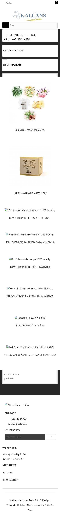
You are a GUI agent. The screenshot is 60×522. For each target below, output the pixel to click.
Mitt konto (9, 465)
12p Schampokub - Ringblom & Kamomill (30, 242)
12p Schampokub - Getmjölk (30, 193)
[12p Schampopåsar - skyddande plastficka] (30, 347)
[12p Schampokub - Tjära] (30, 318)
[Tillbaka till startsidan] (3, 35)
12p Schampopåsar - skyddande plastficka (30, 355)
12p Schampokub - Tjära (30, 326)
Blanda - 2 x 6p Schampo (30, 130)
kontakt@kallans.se (17, 424)
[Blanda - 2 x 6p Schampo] (30, 103)
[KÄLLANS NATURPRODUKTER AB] (30, 13)
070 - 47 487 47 (19, 419)
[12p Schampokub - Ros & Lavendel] (30, 259)
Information (11, 65)
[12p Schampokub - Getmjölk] (30, 166)
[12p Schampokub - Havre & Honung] (30, 210)
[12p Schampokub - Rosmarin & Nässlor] (30, 289)
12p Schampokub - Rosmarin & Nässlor (30, 296)
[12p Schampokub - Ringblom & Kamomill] (30, 235)
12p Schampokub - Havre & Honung (30, 218)
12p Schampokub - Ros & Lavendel (30, 267)
